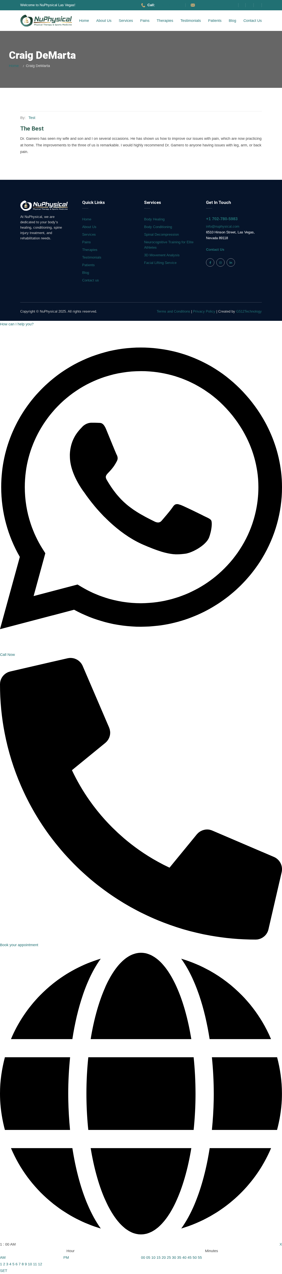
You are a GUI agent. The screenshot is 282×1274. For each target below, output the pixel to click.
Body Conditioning (158, 227)
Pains (144, 21)
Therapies (165, 21)
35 (179, 1257)
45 (189, 1257)
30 (174, 1257)
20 (164, 1257)
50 (195, 1257)
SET (3, 1271)
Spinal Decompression (161, 234)
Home (84, 21)
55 (200, 1257)
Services (126, 21)
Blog (232, 21)
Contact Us (215, 250)
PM (66, 1257)
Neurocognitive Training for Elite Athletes (168, 244)
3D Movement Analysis (162, 255)
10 (30, 1264)
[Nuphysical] (46, 21)
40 (184, 1257)
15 (158, 1257)
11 (35, 1264)
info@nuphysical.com (222, 226)
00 (143, 1257)
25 (169, 1257)
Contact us (252, 21)
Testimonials (190, 21)
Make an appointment (214, 5)
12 (40, 1264)
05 (148, 1257)
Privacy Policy (204, 311)
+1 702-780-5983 (222, 218)
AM (3, 1257)
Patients (215, 21)
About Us (103, 21)
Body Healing (154, 219)
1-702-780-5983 (168, 5)
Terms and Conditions (174, 311)
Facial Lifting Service (160, 263)
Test (31, 118)
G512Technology (249, 311)
